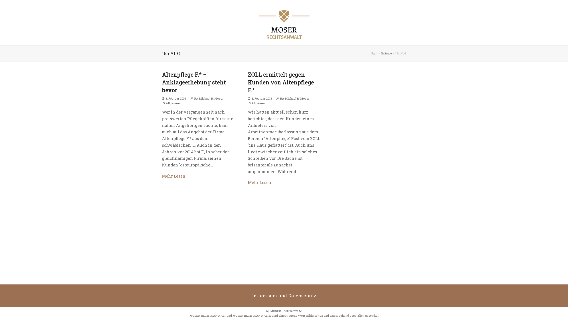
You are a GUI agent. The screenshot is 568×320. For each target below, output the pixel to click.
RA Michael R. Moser (209, 98)
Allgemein (173, 103)
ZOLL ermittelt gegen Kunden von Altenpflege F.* (281, 82)
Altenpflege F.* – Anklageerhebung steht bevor (194, 82)
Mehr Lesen (173, 176)
